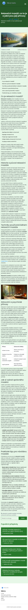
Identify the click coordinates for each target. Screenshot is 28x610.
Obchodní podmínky (6, 595)
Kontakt (3, 600)
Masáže (16, 19)
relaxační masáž (7, 513)
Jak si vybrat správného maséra (10, 90)
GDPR (2, 598)
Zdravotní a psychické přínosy (10, 88)
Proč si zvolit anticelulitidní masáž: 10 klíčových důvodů (13, 561)
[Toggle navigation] (25, 4)
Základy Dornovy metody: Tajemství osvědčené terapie (12, 571)
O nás (2, 593)
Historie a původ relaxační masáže (11, 84)
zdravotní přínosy (6, 515)
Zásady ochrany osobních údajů (8, 596)
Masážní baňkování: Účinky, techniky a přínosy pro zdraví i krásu (12, 550)
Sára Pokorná (22, 49)
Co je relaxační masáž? (8, 81)
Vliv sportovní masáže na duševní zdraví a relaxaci (13, 540)
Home (10, 19)
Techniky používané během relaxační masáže (14, 86)
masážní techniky (17, 513)
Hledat (23, 518)
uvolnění (13, 515)
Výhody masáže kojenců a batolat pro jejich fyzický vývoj (12, 530)
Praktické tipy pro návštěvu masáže (11, 93)
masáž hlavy (4, 261)
